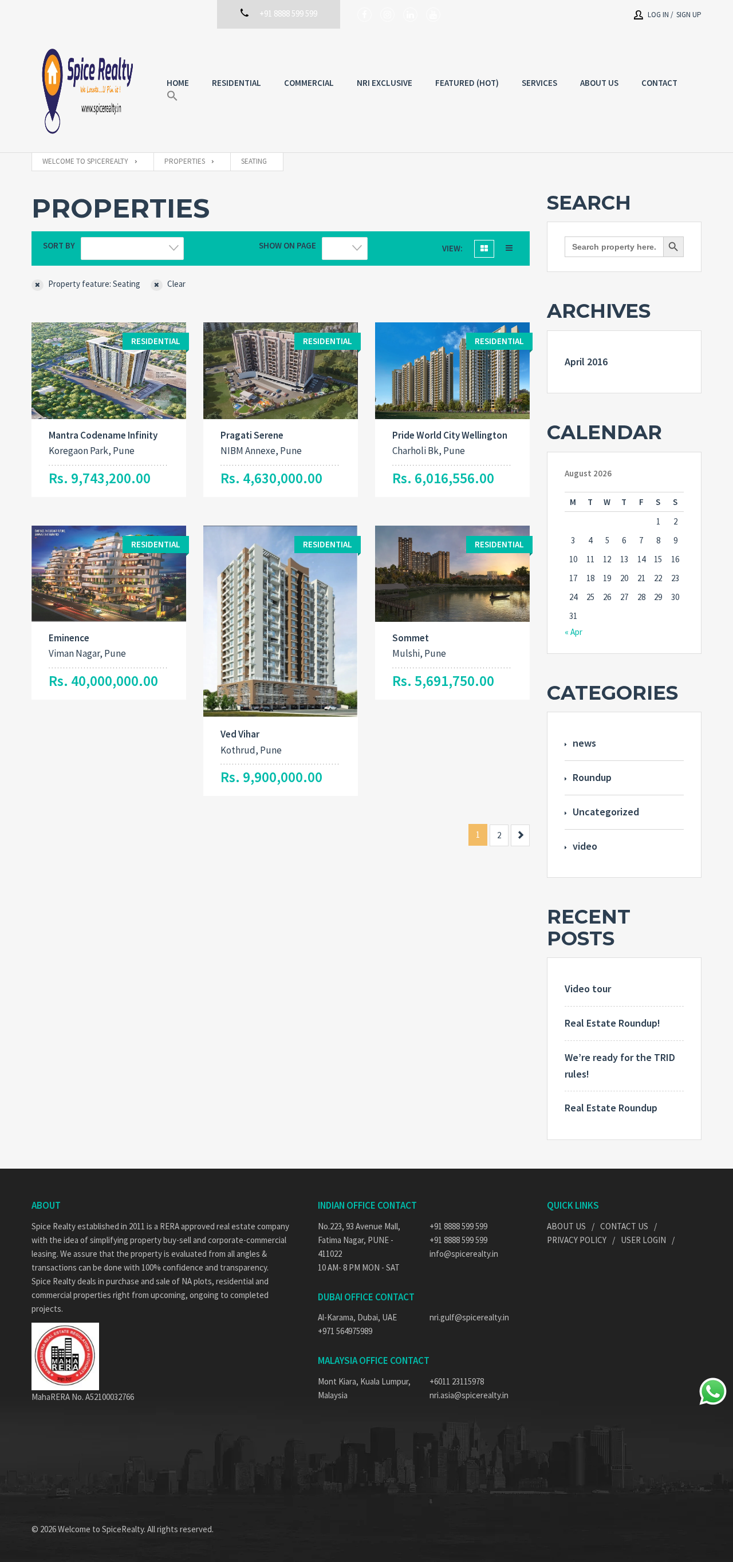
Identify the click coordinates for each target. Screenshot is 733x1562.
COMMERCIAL (309, 82)
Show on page (287, 245)
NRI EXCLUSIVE (384, 82)
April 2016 (586, 361)
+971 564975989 (345, 1331)
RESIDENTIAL (236, 82)
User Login (643, 1239)
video (585, 846)
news (584, 743)
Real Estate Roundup (611, 1107)
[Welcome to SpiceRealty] (87, 90)
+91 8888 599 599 (458, 1226)
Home (178, 82)
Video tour (588, 988)
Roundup (592, 777)
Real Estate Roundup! (612, 1023)
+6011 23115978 (456, 1381)
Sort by (59, 245)
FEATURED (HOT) (467, 82)
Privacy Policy (576, 1239)
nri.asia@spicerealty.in (469, 1395)
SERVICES (539, 82)
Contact (659, 82)
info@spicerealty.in (463, 1253)
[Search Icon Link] (172, 96)
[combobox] (132, 248)
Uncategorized (606, 811)
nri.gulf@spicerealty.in (469, 1317)
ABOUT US (599, 82)
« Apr (573, 631)
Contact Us (624, 1226)
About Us (566, 1226)
